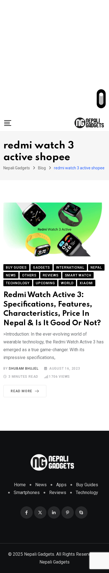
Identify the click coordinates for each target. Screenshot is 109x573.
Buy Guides (87, 484)
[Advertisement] (54, 57)
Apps (61, 484)
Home (20, 484)
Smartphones (27, 492)
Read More (21, 391)
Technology (87, 492)
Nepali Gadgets (54, 562)
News (41, 484)
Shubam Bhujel (23, 368)
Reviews (57, 492)
